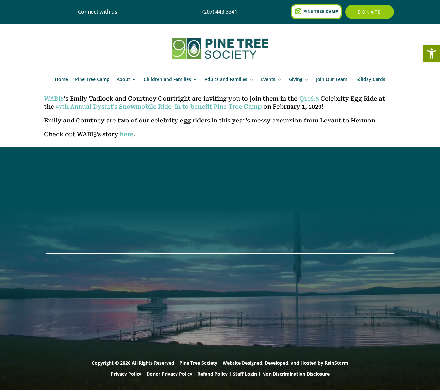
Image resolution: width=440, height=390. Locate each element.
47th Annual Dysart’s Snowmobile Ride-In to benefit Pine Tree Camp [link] (159, 106)
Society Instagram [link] (70, 191)
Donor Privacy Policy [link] (169, 374)
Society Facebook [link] (69, 182)
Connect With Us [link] (140, 191)
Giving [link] (295, 79)
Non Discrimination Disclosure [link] (296, 374)
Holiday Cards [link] (369, 79)
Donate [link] (370, 12)
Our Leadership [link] (211, 199)
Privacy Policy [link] (126, 374)
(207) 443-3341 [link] (137, 182)
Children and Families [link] (167, 79)
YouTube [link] (58, 224)
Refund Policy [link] (212, 374)
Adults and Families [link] (226, 79)
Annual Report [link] (209, 182)
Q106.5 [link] (309, 98)
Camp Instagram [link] (68, 207)
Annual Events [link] (352, 182)
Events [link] (268, 79)
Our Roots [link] (203, 191)
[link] (431, 53)
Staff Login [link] (245, 374)
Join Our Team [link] (331, 79)
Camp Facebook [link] (68, 199)
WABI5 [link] (54, 98)
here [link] (126, 134)
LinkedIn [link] (57, 216)
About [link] (123, 79)
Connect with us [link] (97, 11)
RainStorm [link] (336, 363)
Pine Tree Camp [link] (92, 79)
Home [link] (61, 79)
